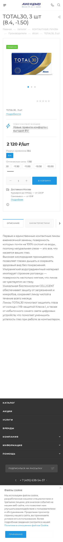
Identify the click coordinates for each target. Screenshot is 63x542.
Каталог (9, 402)
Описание (13, 223)
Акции (7, 411)
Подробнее (17, 199)
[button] (28, 87)
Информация (12, 445)
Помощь (9, 453)
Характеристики (39, 223)
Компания (10, 436)
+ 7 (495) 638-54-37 (32, 480)
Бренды (8, 428)
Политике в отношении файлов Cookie (26, 525)
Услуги (8, 419)
